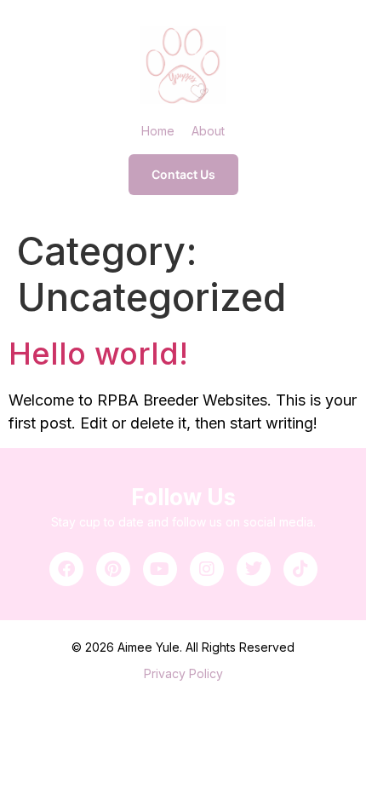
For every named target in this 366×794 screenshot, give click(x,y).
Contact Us (183, 174)
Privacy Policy (183, 673)
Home (157, 131)
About (208, 131)
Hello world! (98, 353)
